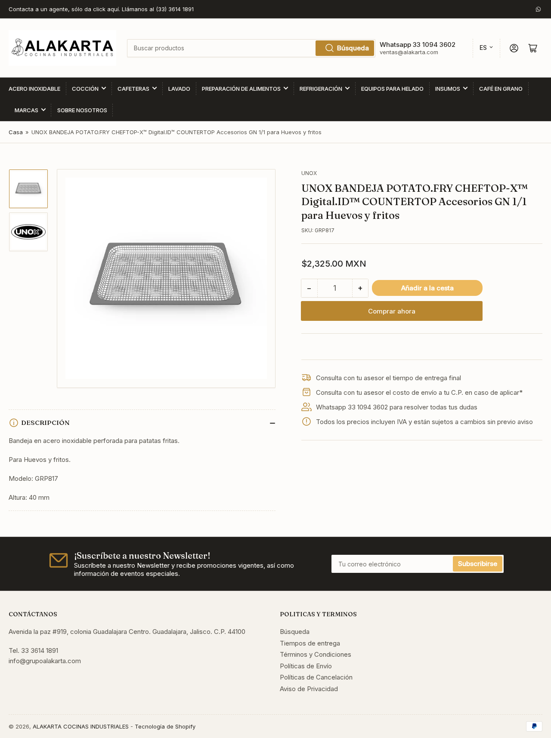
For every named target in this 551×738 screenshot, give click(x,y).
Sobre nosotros (82, 110)
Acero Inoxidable (34, 88)
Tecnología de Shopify (165, 726)
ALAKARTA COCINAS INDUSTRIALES (81, 726)
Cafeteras (133, 88)
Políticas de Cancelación (316, 677)
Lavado (179, 88)
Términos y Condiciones (315, 654)
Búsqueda (353, 48)
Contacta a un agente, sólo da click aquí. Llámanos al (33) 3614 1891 (101, 9)
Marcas (26, 110)
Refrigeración (321, 88)
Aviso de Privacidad (309, 689)
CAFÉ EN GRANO (501, 88)
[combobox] (251, 48)
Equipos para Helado (392, 88)
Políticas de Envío (306, 666)
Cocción (85, 88)
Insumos (447, 88)
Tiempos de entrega (310, 643)
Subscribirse (477, 564)
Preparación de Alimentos (241, 88)
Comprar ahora (391, 311)
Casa (16, 132)
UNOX (309, 173)
